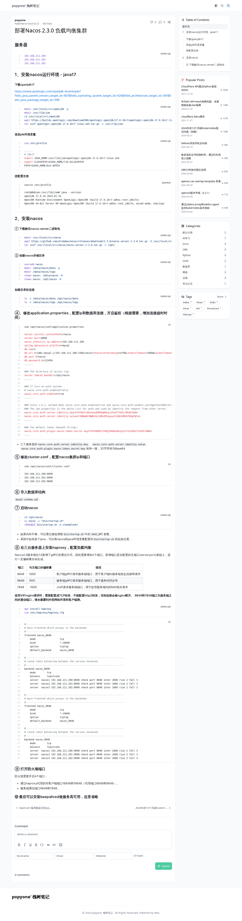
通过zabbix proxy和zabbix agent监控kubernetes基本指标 (200, 206)
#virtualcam (214, 308)
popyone (20, 20)
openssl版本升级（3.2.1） (196, 192)
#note (187, 308)
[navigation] (33, 808)
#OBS (214, 302)
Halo (156, 912)
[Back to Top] (230, 909)
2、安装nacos (190, 57)
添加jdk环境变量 (195, 44)
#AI (199, 308)
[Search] (222, 5)
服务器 (186, 26)
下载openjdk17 (194, 39)
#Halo (201, 302)
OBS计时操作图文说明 (193, 169)
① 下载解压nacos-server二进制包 (205, 64)
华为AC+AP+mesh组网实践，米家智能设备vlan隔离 (200, 103)
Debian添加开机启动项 (194, 143)
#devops (188, 314)
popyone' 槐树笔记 (102, 912)
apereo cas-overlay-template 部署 (201, 181)
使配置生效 (192, 50)
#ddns (187, 302)
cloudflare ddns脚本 (193, 116)
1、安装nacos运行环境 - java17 (200, 32)
